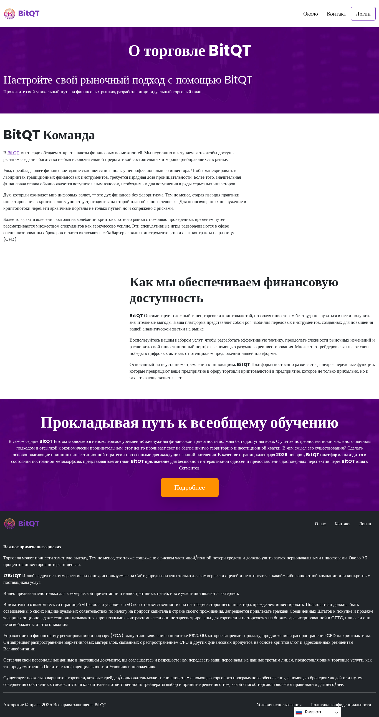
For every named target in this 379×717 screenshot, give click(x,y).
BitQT (13, 153)
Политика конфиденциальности (340, 704)
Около (310, 13)
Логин (363, 13)
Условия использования (279, 704)
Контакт (336, 13)
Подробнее (189, 487)
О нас (320, 524)
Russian (313, 712)
